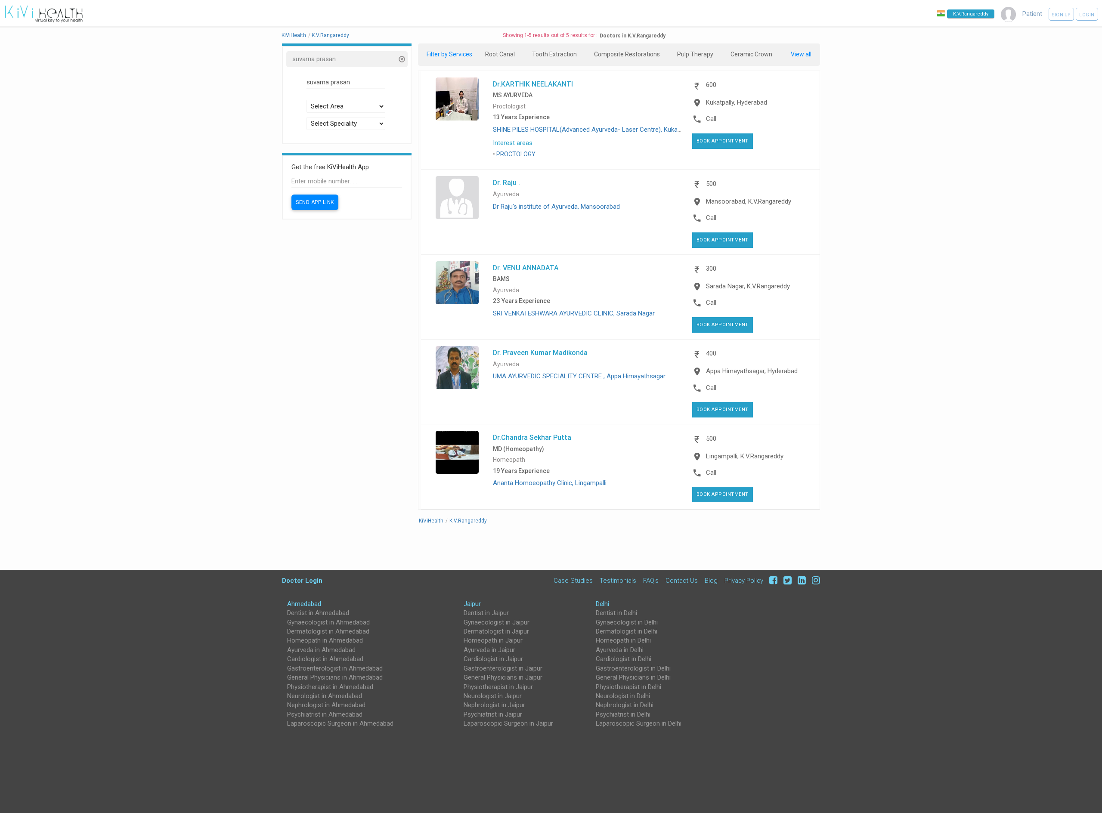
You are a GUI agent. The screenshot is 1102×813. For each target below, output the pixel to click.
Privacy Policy (743, 580)
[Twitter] (786, 580)
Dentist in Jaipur (486, 613)
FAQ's (651, 580)
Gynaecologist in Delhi (627, 622)
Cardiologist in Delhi (623, 659)
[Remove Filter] (401, 60)
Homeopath (509, 460)
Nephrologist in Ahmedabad (326, 705)
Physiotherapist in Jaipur (498, 687)
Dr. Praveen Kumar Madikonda (540, 352)
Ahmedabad (304, 604)
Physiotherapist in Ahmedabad (330, 687)
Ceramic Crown (751, 54)
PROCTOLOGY (516, 154)
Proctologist (509, 106)
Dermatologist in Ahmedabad (328, 631)
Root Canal (500, 54)
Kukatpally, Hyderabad (736, 102)
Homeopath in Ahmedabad (325, 640)
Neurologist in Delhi (623, 696)
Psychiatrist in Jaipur (493, 714)
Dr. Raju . (506, 182)
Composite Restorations (627, 54)
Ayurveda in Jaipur (489, 650)
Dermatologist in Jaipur (496, 631)
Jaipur (472, 604)
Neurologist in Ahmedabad (324, 696)
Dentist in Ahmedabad (318, 613)
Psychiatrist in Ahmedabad (324, 714)
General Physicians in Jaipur (503, 677)
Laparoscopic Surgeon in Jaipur (508, 723)
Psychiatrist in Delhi (623, 714)
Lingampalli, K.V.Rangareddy (744, 456)
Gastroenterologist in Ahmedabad (335, 668)
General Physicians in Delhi (633, 677)
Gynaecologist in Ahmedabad (328, 622)
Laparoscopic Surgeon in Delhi (638, 723)
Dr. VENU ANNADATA (526, 267)
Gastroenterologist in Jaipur (503, 668)
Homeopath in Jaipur (493, 640)
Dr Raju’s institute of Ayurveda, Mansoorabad (556, 206)
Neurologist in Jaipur (493, 696)
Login (1087, 14)
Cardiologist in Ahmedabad (325, 659)
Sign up (1061, 14)
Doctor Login (302, 580)
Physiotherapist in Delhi (628, 687)
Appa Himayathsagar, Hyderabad (752, 371)
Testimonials (618, 580)
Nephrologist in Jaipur (494, 705)
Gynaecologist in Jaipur (496, 622)
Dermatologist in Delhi (626, 631)
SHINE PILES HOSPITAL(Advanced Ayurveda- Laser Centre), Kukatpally (592, 129)
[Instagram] (814, 580)
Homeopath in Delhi (623, 640)
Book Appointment (722, 141)
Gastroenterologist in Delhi (633, 668)
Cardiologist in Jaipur (493, 659)
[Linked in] (800, 580)
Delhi (602, 604)
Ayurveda (506, 194)
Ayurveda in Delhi (620, 650)
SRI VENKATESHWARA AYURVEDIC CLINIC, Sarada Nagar (574, 313)
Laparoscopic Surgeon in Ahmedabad (340, 723)
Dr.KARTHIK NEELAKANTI (533, 84)
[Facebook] (772, 580)
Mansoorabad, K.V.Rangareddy (748, 201)
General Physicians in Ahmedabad (335, 677)
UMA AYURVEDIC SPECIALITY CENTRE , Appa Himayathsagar (579, 376)
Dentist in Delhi (616, 613)
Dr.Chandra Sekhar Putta (532, 437)
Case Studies (573, 580)
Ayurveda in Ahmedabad (321, 650)
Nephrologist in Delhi (624, 705)
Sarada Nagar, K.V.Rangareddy (748, 286)
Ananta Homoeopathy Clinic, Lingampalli (550, 483)
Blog (711, 580)
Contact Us (682, 580)
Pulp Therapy (695, 54)
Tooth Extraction (554, 54)
